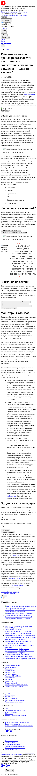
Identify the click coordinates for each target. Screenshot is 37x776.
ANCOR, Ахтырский (23, 633)
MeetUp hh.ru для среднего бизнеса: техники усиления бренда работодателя (20, 610)
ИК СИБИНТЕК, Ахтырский (18, 627)
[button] (3, 39)
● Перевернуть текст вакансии (11, 230)
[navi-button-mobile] (3, 45)
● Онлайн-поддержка (8, 532)
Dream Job (15, 555)
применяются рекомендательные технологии (17, 753)
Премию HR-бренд (16, 585)
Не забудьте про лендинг (9, 308)
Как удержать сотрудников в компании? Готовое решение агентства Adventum (18, 617)
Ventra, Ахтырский (26, 656)
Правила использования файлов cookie (14, 15)
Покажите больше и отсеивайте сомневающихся (16, 306)
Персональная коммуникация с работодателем (16, 302)
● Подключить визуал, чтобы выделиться (14, 232)
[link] (4, 35)
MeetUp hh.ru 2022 (30, 94)
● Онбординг (5, 530)
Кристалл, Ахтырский (28, 659)
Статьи (7, 49)
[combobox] (9, 770)
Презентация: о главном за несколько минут (15, 304)
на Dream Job (11, 496)
